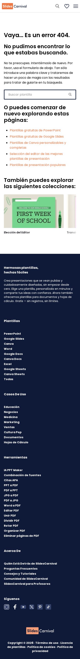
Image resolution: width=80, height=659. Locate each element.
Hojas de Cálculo (16, 442)
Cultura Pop (13, 432)
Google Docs (13, 354)
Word (8, 349)
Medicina (10, 417)
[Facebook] (15, 607)
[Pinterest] (40, 607)
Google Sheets (15, 369)
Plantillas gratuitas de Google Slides (37, 136)
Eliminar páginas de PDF (21, 536)
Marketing (11, 422)
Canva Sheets (14, 374)
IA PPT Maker (13, 470)
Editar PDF (11, 510)
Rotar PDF (11, 526)
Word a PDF (12, 505)
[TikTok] (48, 607)
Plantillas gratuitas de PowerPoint (35, 130)
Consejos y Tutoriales (20, 574)
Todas (8, 379)
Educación (11, 407)
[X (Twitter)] (31, 607)
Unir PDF (10, 516)
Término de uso (47, 643)
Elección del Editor (17, 232)
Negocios (11, 412)
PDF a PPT (11, 490)
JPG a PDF (11, 495)
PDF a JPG (11, 500)
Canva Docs (13, 359)
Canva (9, 344)
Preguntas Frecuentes (20, 569)
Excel (7, 364)
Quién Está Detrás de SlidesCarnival (30, 564)
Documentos (13, 437)
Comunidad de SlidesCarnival (26, 579)
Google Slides (14, 339)
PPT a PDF (11, 485)
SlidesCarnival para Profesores (27, 584)
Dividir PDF (11, 521)
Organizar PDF (14, 531)
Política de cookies (41, 647)
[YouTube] (23, 607)
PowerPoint (12, 334)
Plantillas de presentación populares (38, 165)
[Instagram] (6, 607)
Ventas (9, 427)
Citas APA (11, 480)
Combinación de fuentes (22, 475)
